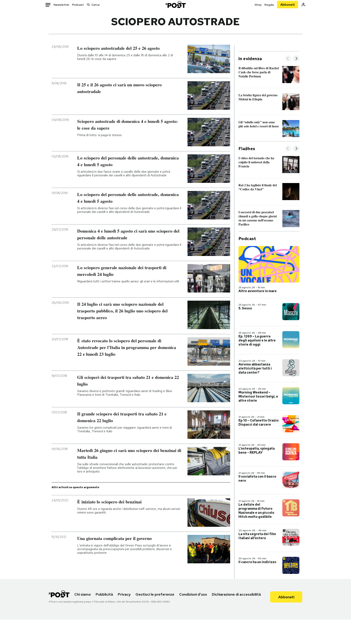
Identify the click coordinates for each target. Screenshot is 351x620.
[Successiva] (296, 58)
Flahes (246, 148)
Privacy (124, 594)
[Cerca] (88, 4)
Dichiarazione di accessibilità (236, 594)
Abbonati (287, 4)
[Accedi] (303, 4)
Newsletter (61, 5)
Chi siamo (82, 594)
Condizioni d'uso (193, 594)
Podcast (78, 5)
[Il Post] (175, 4)
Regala (269, 5)
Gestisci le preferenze (154, 594)
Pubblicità (104, 594)
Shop (258, 5)
